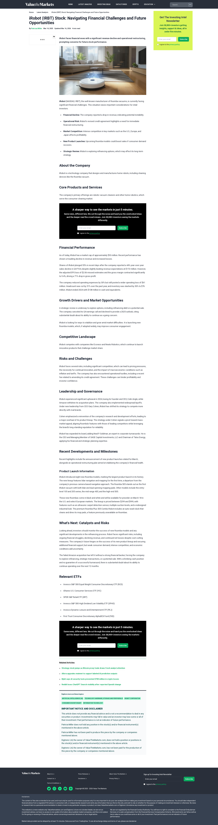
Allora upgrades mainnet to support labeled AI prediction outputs (89, 673)
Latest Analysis (42, 12)
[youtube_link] (65, 788)
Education (148, 4)
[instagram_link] (54, 788)
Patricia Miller (36, 28)
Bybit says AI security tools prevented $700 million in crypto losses (90, 679)
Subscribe (123, 228)
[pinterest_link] (71, 788)
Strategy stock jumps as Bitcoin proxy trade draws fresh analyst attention (93, 668)
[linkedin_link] (60, 788)
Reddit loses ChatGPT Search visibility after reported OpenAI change (91, 684)
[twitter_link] (49, 788)
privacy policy (94, 233)
